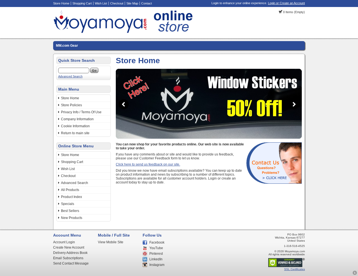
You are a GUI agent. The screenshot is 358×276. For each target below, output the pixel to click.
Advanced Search (70, 76)
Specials (67, 204)
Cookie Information (75, 126)
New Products (71, 218)
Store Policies (71, 105)
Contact (146, 3)
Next (294, 104)
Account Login (64, 242)
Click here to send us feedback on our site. (148, 164)
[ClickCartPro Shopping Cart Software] (354, 274)
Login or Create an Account (286, 3)
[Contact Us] (274, 183)
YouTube (156, 248)
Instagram (156, 265)
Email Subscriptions (68, 258)
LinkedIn (155, 259)
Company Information (77, 119)
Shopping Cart (82, 3)
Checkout (116, 3)
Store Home (61, 3)
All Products (70, 190)
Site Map (132, 3)
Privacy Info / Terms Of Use (81, 112)
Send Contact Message (71, 263)
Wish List (101, 3)
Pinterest (156, 254)
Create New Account (68, 247)
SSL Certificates (294, 269)
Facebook (156, 242)
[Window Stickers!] (209, 138)
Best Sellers (70, 211)
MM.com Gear (67, 46)
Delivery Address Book (70, 253)
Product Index (71, 197)
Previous (124, 104)
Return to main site (75, 133)
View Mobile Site (110, 242)
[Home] (124, 32)
